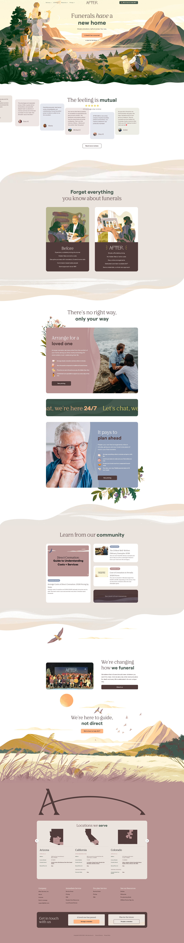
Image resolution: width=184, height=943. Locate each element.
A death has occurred (92, 35)
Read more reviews (92, 146)
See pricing (61, 383)
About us (120, 687)
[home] (92, 2)
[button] (48, 2)
